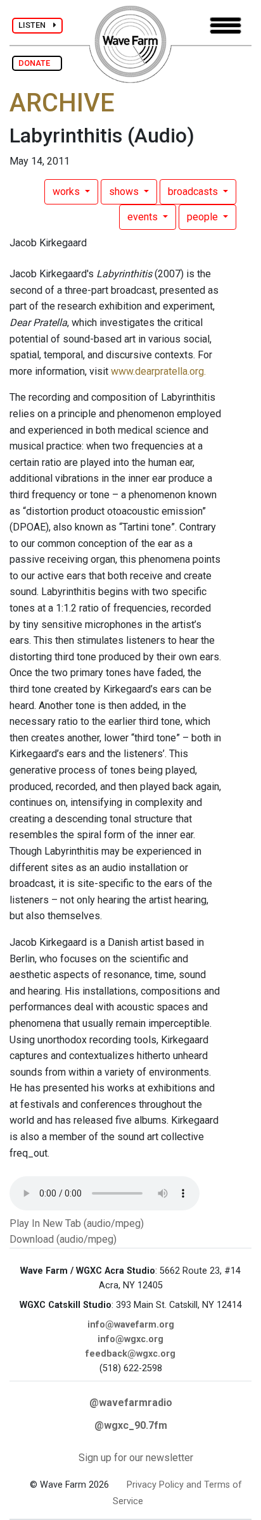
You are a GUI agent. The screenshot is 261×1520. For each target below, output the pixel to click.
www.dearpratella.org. (158, 371)
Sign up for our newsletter (136, 1458)
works (67, 191)
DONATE (37, 63)
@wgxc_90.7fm (130, 1425)
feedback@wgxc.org (130, 1353)
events (143, 217)
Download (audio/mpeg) (63, 1239)
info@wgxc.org (130, 1339)
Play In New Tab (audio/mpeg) (77, 1223)
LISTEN (35, 25)
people (203, 217)
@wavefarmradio (130, 1403)
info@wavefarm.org (130, 1324)
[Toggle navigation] (225, 26)
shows (125, 191)
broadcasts (194, 191)
